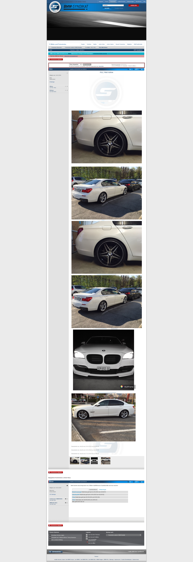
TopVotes (89, 44)
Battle (69, 53)
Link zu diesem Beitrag (57, 539)
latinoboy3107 (76, 494)
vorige (77, 50)
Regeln (83, 44)
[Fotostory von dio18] (74, 464)
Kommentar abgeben (56, 59)
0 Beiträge (52, 81)
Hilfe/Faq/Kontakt (138, 44)
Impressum (117, 559)
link (130, 69)
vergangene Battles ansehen (100, 53)
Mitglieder (129, 44)
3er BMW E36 (92, 559)
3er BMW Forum (70, 559)
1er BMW (77, 559)
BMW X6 (106, 559)
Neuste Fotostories (120, 44)
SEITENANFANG (56, 551)
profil (136, 69)
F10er (73, 497)
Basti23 (51, 481)
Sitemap (111, 559)
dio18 (50, 69)
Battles (95, 44)
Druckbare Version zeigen (57, 535)
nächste (82, 50)
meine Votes (102, 44)
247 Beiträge (53, 494)
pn (141, 69)
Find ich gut (103, 489)
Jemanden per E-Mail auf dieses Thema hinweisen (63, 537)
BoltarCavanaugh (77, 492)
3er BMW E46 (84, 559)
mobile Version (57, 559)
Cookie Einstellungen (126, 559)
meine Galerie (110, 44)
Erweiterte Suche (119, 8)
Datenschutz (136, 559)
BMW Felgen (99, 559)
